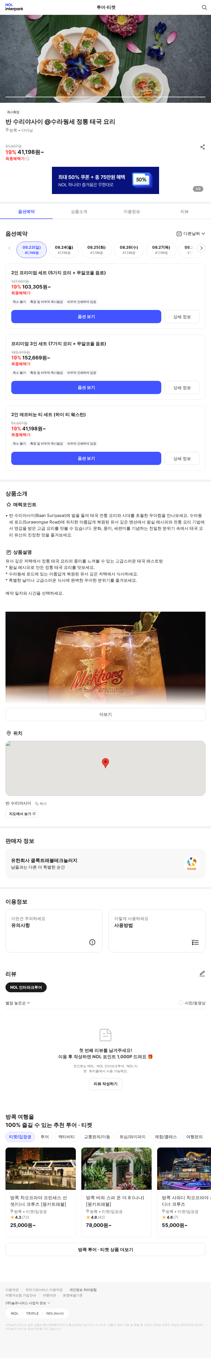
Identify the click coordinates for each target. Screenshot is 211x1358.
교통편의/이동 (97, 1136)
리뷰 (185, 211)
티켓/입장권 (20, 1136)
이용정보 (132, 211)
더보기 (105, 714)
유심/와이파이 (133, 1136)
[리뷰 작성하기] (202, 974)
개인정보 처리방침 (83, 1290)
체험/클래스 (166, 1136)
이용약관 (12, 1290)
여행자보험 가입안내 (20, 1295)
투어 (45, 1136)
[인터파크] (12, 7)
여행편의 (194, 1136)
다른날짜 (192, 233)
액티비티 (66, 1136)
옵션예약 (26, 211)
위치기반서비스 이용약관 (44, 1290)
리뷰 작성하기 (106, 1083)
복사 (43, 803)
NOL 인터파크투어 (26, 987)
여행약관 (49, 1295)
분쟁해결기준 (73, 1295)
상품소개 (79, 211)
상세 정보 (182, 316)
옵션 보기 (86, 316)
